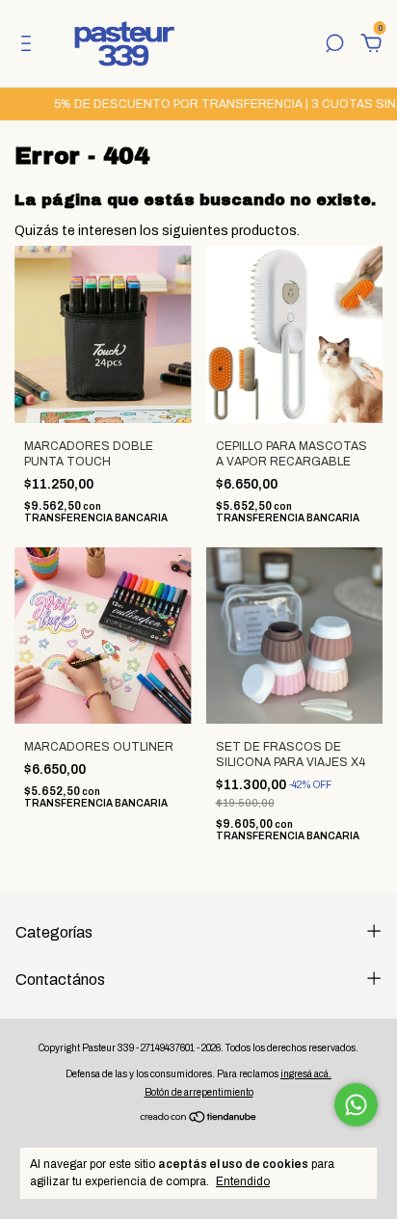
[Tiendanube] (199, 1119)
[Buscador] (334, 46)
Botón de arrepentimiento (199, 1092)
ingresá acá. (305, 1074)
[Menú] (29, 46)
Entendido (243, 1181)
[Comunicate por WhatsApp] (356, 1104)
